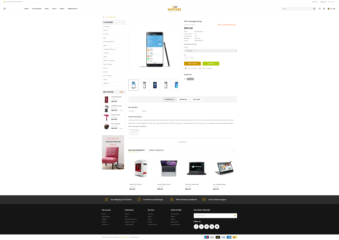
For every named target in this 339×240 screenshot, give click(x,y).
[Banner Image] (113, 152)
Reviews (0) (183, 99)
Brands (103, 214)
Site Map (150, 222)
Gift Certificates (106, 216)
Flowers (105, 68)
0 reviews (193, 25)
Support (150, 219)
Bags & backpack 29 (108, 41)
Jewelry (105, 79)
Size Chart (196, 99)
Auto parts (106, 34)
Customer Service (152, 224)
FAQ (126, 216)
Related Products (136, 150)
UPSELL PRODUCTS (156, 150)
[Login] (324, 9)
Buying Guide (174, 222)
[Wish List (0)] (320, 9)
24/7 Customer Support (217, 199)
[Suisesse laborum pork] (168, 168)
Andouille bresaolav (116, 97)
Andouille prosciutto (116, 106)
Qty (185, 55)
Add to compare (207, 68)
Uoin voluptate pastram (219, 184)
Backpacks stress (115, 115)
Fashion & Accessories (109, 60)
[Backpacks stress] (106, 117)
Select (186, 47)
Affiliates (104, 219)
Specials (104, 222)
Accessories (106, 26)
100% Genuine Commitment (186, 199)
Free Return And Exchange (153, 199)
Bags (104, 38)
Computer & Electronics (109, 49)
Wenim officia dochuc (136, 184)
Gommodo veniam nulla (192, 184)
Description (169, 99)
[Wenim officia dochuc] (141, 168)
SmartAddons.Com (124, 237)
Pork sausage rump (111, 17)
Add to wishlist (192, 68)
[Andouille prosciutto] (106, 108)
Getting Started (175, 214)
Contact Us (150, 214)
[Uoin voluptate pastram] (224, 168)
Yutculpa (190, 79)
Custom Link (105, 224)
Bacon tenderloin (115, 124)
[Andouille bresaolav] (106, 99)
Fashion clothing (107, 64)
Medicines (105, 83)
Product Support (129, 224)
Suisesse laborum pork (163, 184)
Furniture (105, 72)
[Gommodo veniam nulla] (196, 168)
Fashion (105, 57)
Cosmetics (106, 53)
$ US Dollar (315, 2)
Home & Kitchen (107, 76)
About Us (127, 214)
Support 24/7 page (130, 222)
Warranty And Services (131, 219)
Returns (150, 216)
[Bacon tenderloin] (106, 126)
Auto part (105, 30)
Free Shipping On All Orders (121, 199)
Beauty (105, 45)
